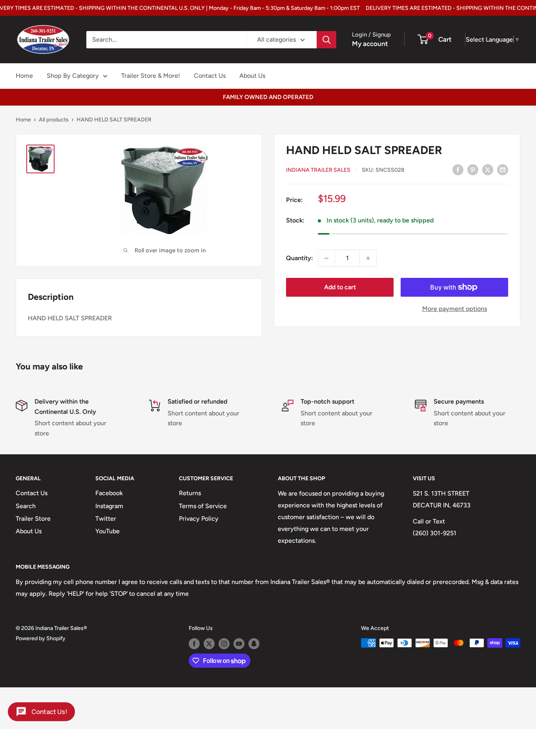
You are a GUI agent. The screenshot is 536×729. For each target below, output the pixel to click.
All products (54, 119)
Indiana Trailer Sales (318, 170)
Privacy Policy (199, 518)
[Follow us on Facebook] (194, 643)
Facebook (109, 493)
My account (370, 44)
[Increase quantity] (368, 258)
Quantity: (299, 258)
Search (26, 506)
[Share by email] (502, 169)
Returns (190, 493)
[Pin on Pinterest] (472, 169)
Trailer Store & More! (150, 75)
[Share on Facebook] (457, 169)
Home (24, 75)
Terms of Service (203, 506)
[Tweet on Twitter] (487, 169)
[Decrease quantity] (326, 258)
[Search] (326, 39)
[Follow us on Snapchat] (253, 643)
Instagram (109, 506)
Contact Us (210, 75)
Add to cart (340, 287)
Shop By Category (73, 75)
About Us (252, 75)
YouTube (107, 531)
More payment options (454, 308)
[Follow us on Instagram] (224, 643)
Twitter (105, 518)
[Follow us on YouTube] (238, 643)
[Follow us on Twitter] (209, 643)
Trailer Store (33, 518)
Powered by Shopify (41, 638)
